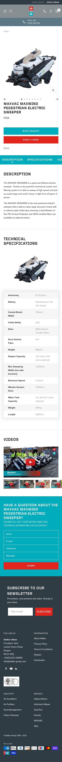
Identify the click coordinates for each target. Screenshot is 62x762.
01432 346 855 (33, 23)
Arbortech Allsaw (42, 704)
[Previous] (5, 99)
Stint (36, 726)
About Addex (40, 638)
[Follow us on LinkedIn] (16, 668)
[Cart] (56, 11)
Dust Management (12, 709)
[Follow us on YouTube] (11, 668)
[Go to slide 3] (26, 99)
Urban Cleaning (11, 715)
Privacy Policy (40, 644)
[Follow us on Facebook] (6, 668)
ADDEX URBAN (53, 2)
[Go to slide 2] (24, 99)
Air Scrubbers (10, 699)
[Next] (57, 99)
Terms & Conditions (43, 649)
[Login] (51, 11)
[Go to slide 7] (37, 99)
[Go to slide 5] (32, 99)
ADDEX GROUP (38, 2)
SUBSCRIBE (44, 611)
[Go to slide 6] (35, 99)
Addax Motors (40, 699)
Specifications (40, 159)
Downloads (39, 660)
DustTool (38, 709)
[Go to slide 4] (29, 99)
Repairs (37, 654)
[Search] (10, 11)
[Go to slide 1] (21, 99)
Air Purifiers (9, 704)
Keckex (37, 715)
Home (6, 31)
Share (6, 148)
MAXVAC (38, 720)
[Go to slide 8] (40, 99)
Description (12, 159)
